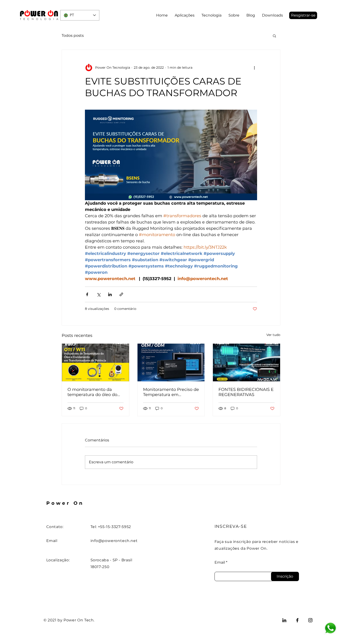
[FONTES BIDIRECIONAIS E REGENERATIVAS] (246, 362)
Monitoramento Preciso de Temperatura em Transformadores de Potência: (171, 392)
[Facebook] (297, 620)
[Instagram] (310, 620)
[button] (303, 15)
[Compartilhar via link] (121, 294)
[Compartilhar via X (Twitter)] (98, 294)
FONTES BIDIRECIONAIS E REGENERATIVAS (246, 392)
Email (220, 562)
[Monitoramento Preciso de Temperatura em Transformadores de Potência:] (171, 362)
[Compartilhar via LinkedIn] (110, 294)
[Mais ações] (254, 67)
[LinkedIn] (284, 620)
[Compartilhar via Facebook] (87, 294)
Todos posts (73, 35)
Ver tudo (273, 335)
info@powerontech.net (114, 540)
